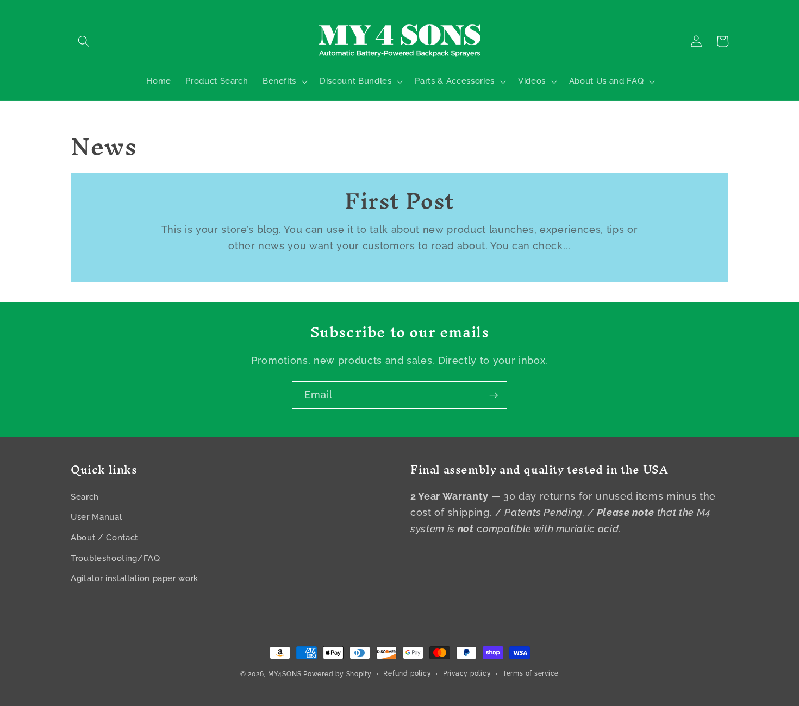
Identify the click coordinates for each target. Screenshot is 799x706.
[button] (84, 41)
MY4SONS (284, 674)
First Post (399, 202)
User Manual (96, 517)
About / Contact (104, 538)
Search (85, 497)
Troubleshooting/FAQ (115, 558)
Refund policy (407, 673)
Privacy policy (467, 673)
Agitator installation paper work (134, 578)
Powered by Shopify (337, 674)
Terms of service (531, 673)
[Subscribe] (493, 395)
